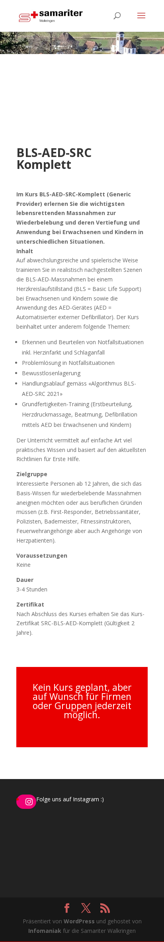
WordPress (79, 921)
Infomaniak (44, 930)
